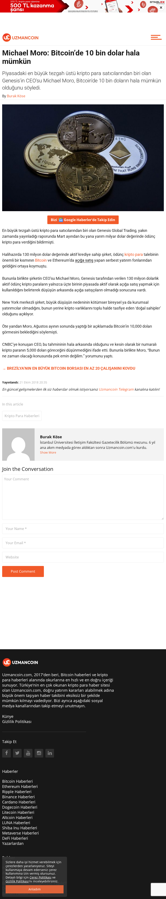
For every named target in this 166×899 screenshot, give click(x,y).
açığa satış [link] (84, 260)
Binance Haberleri (18, 796)
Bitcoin (41, 260)
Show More (48, 452)
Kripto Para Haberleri (22, 415)
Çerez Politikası (40, 877)
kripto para (133, 254)
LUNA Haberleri (16, 822)
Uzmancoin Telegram (116, 389)
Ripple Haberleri (17, 791)
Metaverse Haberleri (20, 833)
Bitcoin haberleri (76, 674)
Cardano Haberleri (18, 802)
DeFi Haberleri (15, 838)
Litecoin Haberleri (18, 812)
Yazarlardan (13, 843)
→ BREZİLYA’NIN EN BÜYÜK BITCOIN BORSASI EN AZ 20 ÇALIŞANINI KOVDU (68, 368)
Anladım (35, 889)
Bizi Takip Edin (83, 219)
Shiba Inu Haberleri (19, 827)
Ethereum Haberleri (20, 786)
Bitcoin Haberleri (17, 781)
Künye (7, 716)
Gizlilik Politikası (17, 721)
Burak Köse (51, 436)
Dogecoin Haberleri (19, 807)
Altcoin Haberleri (17, 817)
